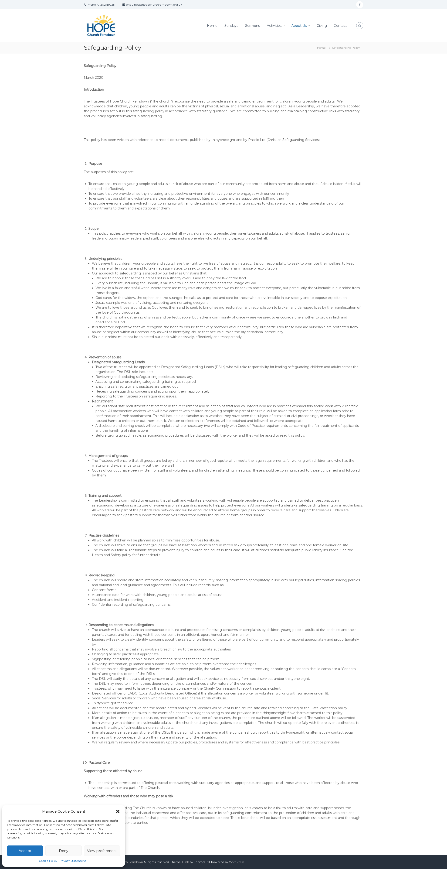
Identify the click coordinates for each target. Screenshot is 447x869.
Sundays (231, 26)
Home (212, 26)
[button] (117, 811)
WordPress (236, 862)
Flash (185, 862)
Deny (63, 850)
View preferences (102, 850)
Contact (340, 26)
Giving (322, 26)
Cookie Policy (48, 860)
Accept (25, 850)
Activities (274, 26)
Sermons (252, 26)
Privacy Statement (73, 860)
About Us (299, 26)
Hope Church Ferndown (126, 862)
